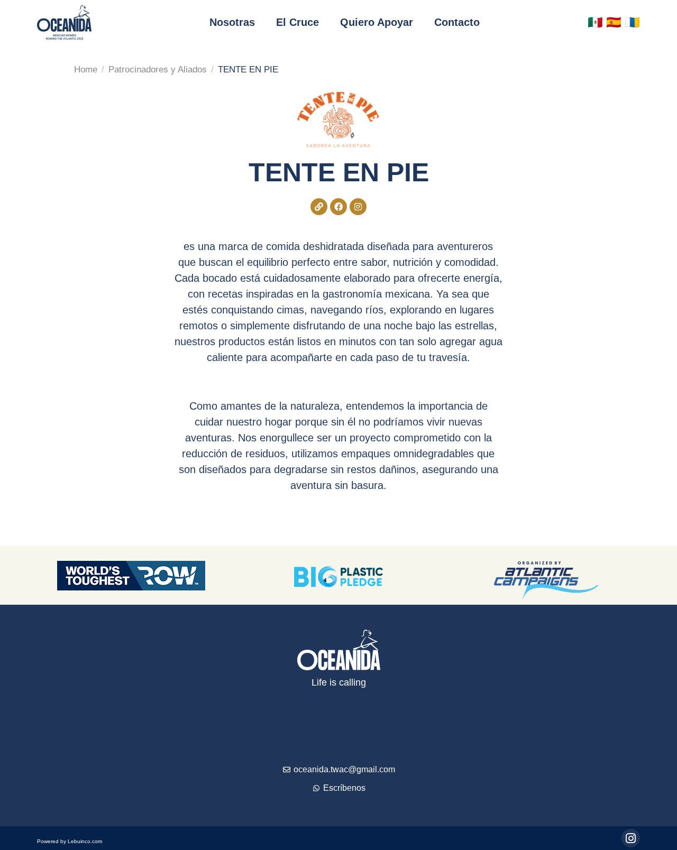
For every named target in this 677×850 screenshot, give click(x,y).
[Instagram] (358, 206)
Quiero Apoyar (376, 22)
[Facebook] (338, 206)
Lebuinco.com (85, 841)
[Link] (318, 206)
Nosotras (232, 22)
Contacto (457, 22)
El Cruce (297, 22)
